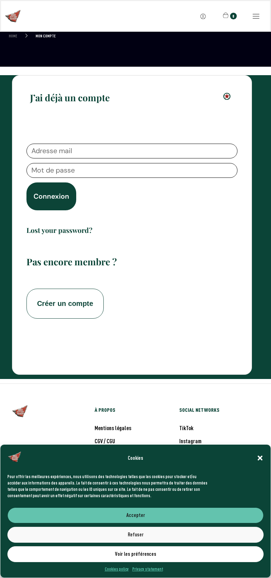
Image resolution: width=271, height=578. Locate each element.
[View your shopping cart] (226, 15)
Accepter (135, 515)
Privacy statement (147, 568)
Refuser (136, 534)
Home (13, 36)
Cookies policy (117, 568)
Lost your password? (59, 230)
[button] (260, 458)
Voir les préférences (135, 554)
